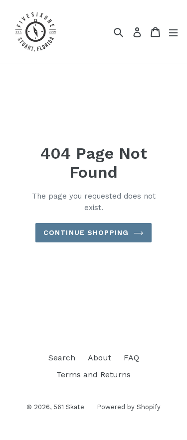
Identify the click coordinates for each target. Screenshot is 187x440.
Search (61, 357)
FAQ (131, 357)
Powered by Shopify (129, 407)
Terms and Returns (93, 374)
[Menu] (173, 32)
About (99, 357)
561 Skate (68, 407)
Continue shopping (86, 232)
